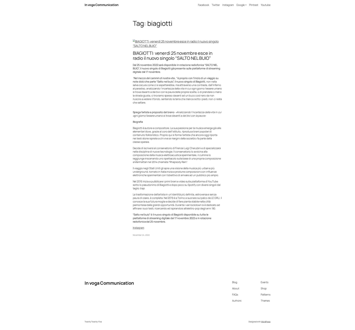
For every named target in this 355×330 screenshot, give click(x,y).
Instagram (138, 227)
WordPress (265, 321)
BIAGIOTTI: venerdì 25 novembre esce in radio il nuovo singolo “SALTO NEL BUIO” (172, 56)
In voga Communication (102, 5)
